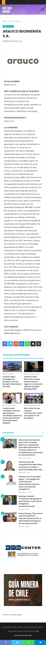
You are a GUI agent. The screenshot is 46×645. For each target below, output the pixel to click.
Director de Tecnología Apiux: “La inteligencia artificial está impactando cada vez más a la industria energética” (30, 482)
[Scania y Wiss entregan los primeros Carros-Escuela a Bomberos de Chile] (12, 366)
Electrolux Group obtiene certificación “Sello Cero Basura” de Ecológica (33, 413)
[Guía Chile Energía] (8, 9)
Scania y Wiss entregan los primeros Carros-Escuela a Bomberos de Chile (12, 381)
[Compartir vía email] (33, 343)
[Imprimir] (38, 343)
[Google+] (16, 343)
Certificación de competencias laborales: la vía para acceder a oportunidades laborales (30, 466)
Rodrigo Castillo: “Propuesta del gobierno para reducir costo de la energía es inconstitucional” (30, 501)
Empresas (15, 21)
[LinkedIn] (21, 343)
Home (6, 21)
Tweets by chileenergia (12, 615)
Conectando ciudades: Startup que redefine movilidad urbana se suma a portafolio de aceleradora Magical (12, 415)
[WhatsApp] (27, 343)
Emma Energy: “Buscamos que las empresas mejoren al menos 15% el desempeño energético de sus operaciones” (31, 518)
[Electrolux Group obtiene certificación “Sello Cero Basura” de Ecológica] (33, 398)
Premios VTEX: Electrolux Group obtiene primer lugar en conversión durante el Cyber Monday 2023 (33, 382)
